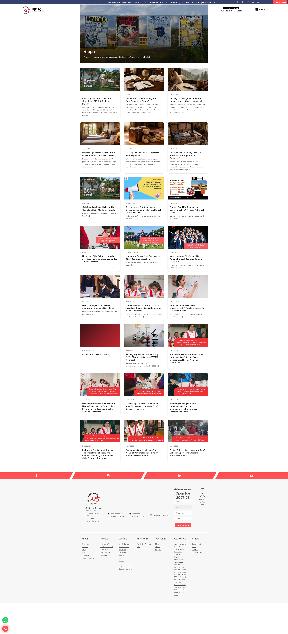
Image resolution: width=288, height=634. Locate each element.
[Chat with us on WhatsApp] (5, 620)
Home (85, 46)
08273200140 (137, 514)
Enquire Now (183, 525)
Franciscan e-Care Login (231, 11)
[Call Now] (5, 629)
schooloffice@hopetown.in (161, 515)
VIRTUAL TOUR (280, 2)
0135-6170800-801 (117, 514)
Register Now (231, 8)
